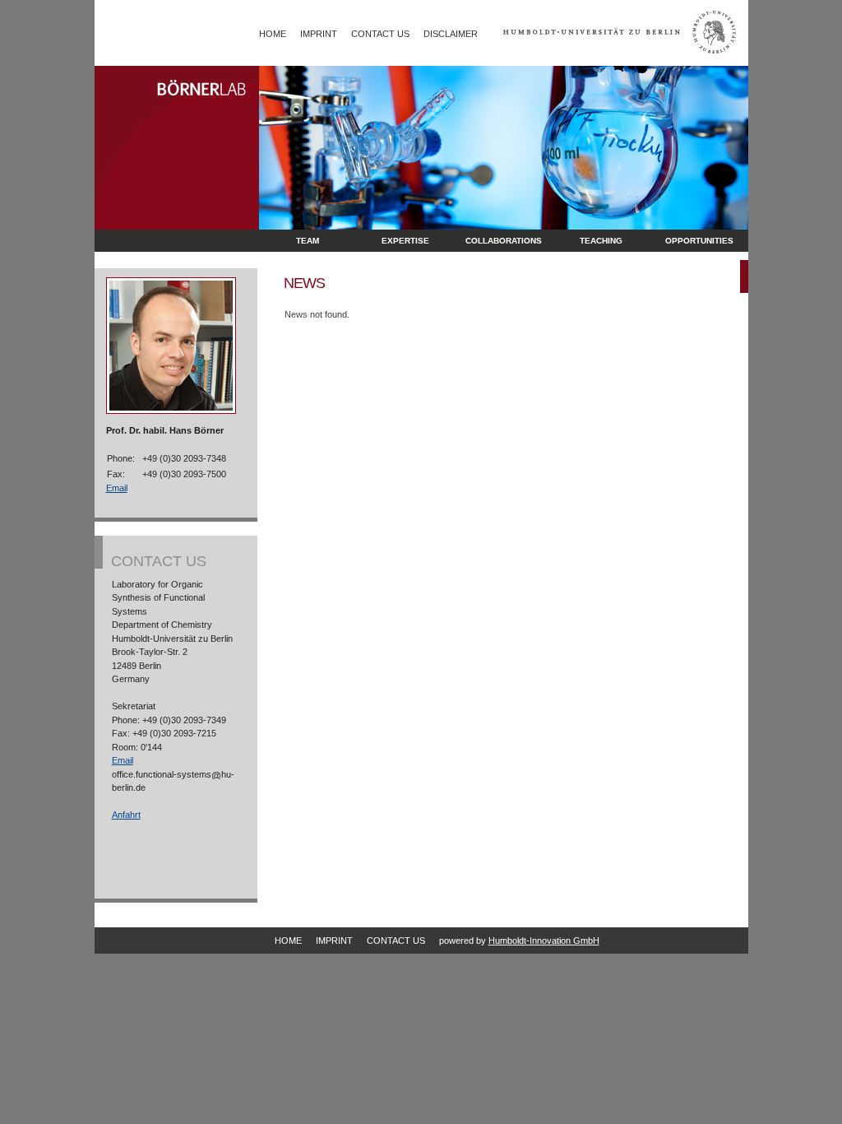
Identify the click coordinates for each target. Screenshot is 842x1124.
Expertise (405, 240)
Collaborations (503, 240)
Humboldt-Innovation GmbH (543, 940)
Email (116, 488)
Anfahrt (126, 815)
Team (307, 240)
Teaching (601, 240)
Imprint (318, 34)
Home (272, 34)
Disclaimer (450, 34)
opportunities (699, 240)
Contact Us (380, 34)
